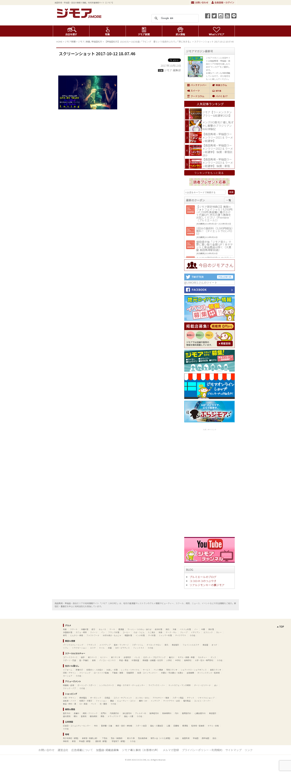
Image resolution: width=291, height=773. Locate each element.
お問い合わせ (200, 2)
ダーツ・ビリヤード (202, 685)
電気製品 (187, 700)
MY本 (222, 90)
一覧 (228, 200)
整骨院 (83, 716)
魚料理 (211, 629)
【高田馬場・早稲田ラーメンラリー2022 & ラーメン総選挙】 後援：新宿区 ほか (217, 150)
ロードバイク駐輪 (101, 672)
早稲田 (195, 738)
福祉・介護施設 (156, 725)
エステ (93, 647)
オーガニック (95, 697)
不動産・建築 (117, 672)
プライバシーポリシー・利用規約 (202, 750)
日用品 (107, 697)
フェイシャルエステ (191, 644)
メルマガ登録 (171, 750)
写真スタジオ (171, 669)
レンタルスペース (106, 685)
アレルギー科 (140, 713)
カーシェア (67, 675)
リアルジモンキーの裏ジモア (206, 585)
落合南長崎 (142, 738)
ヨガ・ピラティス (122, 647)
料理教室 (135, 660)
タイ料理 (151, 635)
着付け (171, 657)
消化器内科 (127, 713)
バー (196, 629)
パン (103, 632)
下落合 (104, 738)
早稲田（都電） (85, 741)
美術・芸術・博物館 (124, 725)
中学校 (178, 660)
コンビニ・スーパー (202, 700)
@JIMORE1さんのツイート (200, 282)
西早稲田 (205, 738)
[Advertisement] (209, 482)
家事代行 (79, 669)
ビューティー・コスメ (126, 700)
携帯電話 (83, 697)
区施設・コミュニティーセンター (77, 725)
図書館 (176, 725)
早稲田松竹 (96, 41)
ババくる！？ (222, 96)
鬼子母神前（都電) (70, 738)
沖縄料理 (84, 629)
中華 (203, 629)
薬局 (102, 716)
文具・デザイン (69, 697)
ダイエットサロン (154, 644)
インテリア (155, 700)
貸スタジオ (115, 657)
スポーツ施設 (141, 725)
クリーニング (84, 672)
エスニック (208, 632)
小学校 (169, 660)
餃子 (93, 629)
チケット (190, 697)
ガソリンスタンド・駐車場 (208, 672)
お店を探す (71, 31)
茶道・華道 (123, 660)
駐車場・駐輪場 (197, 725)
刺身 (160, 632)
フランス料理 (113, 632)
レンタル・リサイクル (130, 669)
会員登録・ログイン (223, 2)
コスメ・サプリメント (123, 697)
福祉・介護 (128, 716)
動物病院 (93, 716)
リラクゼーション (79, 647)
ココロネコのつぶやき (202, 581)
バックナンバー (196, 85)
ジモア (81, 41)
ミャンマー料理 (165, 635)
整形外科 (66, 713)
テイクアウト (180, 635)
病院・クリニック (90, 713)
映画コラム (222, 85)
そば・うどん (138, 632)
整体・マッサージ (121, 644)
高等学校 (187, 660)
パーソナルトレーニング (73, 644)
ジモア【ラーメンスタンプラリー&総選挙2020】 (217, 113)
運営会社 (63, 750)
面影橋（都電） (101, 741)
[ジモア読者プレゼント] (209, 186)
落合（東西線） (117, 738)
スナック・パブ (69, 688)
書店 (112, 700)
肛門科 (103, 713)
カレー (219, 632)
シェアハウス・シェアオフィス (194, 669)
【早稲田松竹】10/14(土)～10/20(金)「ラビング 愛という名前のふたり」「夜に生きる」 (148, 41)
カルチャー (202, 657)
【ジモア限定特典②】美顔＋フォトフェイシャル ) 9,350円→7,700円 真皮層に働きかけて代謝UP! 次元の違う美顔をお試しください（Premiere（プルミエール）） (214, 213)
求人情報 (180, 31)
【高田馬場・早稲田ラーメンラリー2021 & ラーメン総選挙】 (217, 137)
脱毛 (166, 644)
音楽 (94, 660)
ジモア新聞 (144, 31)
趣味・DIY (143, 700)
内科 (177, 713)
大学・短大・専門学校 (204, 660)
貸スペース (92, 657)
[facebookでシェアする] (207, 15)
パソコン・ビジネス (107, 660)
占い (216, 685)
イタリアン (195, 632)
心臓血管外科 (200, 713)
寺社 (96, 725)
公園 (168, 725)
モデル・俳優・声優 (186, 657)
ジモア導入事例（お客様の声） (141, 750)
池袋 (177, 738)
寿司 (65, 635)
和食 (65, 629)
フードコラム (196, 96)
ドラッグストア (114, 716)
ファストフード (92, 635)
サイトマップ (233, 750)
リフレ (66, 647)
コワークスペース (70, 657)
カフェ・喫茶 (81, 632)
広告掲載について (82, 750)
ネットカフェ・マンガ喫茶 (179, 685)
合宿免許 (127, 657)
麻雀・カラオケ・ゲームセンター (131, 685)
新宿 (74, 741)
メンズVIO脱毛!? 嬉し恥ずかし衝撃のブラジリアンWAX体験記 (218, 125)
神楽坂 (66, 741)
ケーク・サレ (171, 632)
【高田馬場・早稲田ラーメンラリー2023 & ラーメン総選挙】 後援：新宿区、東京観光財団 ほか (217, 164)
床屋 (110, 647)
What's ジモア (217, 31)
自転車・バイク (69, 700)
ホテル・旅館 (213, 725)
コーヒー (126, 632)
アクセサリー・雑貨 (161, 697)
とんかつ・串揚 (76, 635)
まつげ (214, 644)
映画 (88, 41)
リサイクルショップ (206, 697)
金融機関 (190, 672)
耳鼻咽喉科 (166, 713)
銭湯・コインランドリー (147, 672)
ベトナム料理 (185, 629)
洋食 (174, 629)
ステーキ (73, 629)
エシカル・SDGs (142, 697)
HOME (59, 41)
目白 (214, 738)
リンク (249, 750)
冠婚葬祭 (130, 672)
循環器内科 (186, 713)
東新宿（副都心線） (90, 738)
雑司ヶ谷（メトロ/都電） (161, 738)
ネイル (102, 647)
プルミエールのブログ (202, 577)
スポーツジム (137, 644)
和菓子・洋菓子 (85, 700)
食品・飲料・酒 (69, 703)
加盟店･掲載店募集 (107, 750)
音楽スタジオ (215, 669)
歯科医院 (66, 716)
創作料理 (158, 629)
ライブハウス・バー (156, 685)
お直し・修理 (112, 669)
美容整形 (175, 644)
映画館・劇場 (68, 685)
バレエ (137, 657)
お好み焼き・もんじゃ (112, 635)
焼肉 (167, 629)
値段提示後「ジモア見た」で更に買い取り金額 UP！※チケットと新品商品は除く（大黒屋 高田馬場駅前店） (214, 246)
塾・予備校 (84, 660)
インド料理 (140, 635)
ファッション (101, 700)
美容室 (205, 644)
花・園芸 (103, 703)
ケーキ (112, 629)
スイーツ (196, 90)
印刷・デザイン (69, 672)
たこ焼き (151, 632)
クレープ (183, 632)
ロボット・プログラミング (154, 657)
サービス (146, 669)
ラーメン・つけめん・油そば (139, 629)
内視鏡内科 (114, 713)
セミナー (104, 657)
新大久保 (131, 738)
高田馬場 (185, 738)
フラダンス (91, 644)
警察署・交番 (106, 725)
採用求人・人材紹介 (94, 669)
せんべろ (102, 629)
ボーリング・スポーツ (86, 685)
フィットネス (138, 647)
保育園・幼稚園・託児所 (152, 660)
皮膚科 (76, 713)
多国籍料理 (67, 632)
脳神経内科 (154, 713)
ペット (93, 703)
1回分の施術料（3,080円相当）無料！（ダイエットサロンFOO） (214, 231)
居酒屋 (121, 629)
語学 (83, 657)
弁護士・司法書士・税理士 (172, 672)
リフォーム (67, 669)
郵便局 (185, 725)
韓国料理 (128, 635)
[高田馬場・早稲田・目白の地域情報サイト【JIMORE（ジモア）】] (80, 17)
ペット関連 (158, 669)
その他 (192, 635)
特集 (107, 31)
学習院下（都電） (119, 741)
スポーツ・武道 (69, 660)
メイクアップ (104, 644)
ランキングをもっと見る (209, 173)
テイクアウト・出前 (171, 700)
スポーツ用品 (178, 697)
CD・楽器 (83, 703)
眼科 (75, 716)
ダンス (213, 657)
